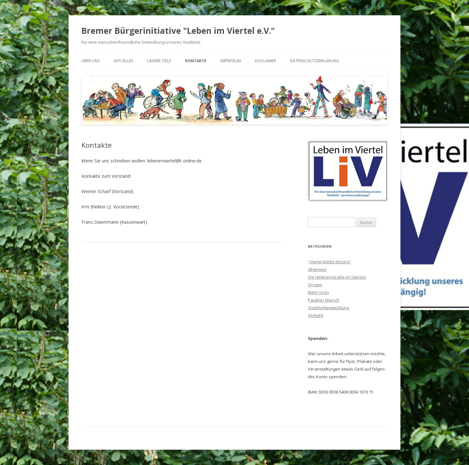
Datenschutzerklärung (314, 61)
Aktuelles (123, 61)
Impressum (230, 61)
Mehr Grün (318, 292)
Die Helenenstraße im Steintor (337, 277)
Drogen (315, 285)
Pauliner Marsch (323, 300)
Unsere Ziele (159, 61)
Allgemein (317, 269)
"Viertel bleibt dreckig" (329, 262)
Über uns (90, 61)
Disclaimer (265, 61)
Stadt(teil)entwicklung (328, 308)
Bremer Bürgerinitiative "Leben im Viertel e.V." (178, 30)
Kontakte (195, 61)
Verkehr (316, 315)
